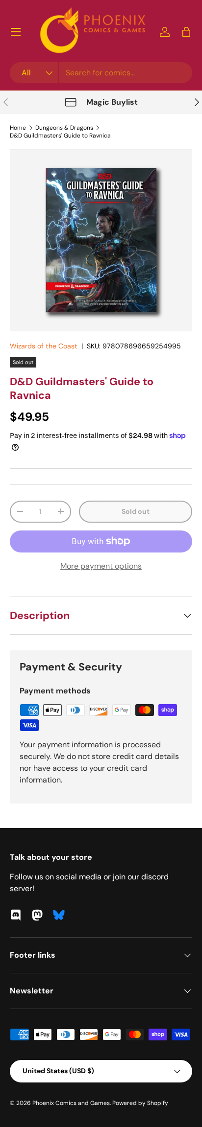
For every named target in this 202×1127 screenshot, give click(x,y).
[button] (186, 32)
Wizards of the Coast (43, 346)
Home (18, 128)
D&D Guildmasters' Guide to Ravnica (60, 135)
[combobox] (101, 72)
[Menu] (15, 32)
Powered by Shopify (140, 1103)
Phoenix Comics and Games (71, 1103)
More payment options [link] (101, 566)
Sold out (136, 511)
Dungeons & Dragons (64, 128)
